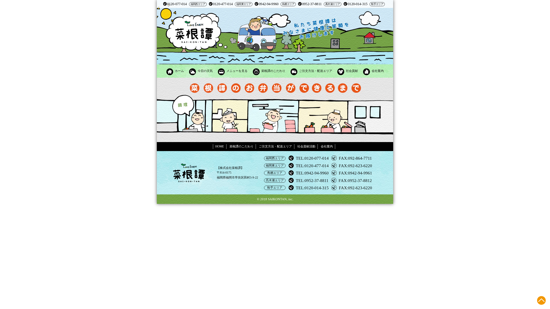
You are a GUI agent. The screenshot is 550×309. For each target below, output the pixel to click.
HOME (219, 146)
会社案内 (378, 71)
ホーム (179, 71)
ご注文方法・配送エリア (315, 71)
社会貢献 (352, 71)
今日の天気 (205, 71)
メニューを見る (237, 71)
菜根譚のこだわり (273, 71)
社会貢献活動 (306, 146)
